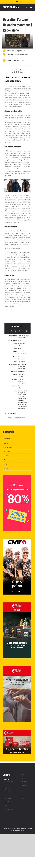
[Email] (26, 331)
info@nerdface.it (8, 781)
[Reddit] (15, 331)
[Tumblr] (23, 331)
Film (15, 54)
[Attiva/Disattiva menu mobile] (31, 8)
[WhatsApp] (19, 331)
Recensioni (21, 54)
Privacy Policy (7, 788)
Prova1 (6, 468)
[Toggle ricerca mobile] (27, 8)
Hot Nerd (7, 451)
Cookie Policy (7, 791)
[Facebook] (8, 331)
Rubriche (7, 456)
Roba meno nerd (9, 460)
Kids (5, 464)
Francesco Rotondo (18, 830)
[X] (11, 331)
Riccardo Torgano (20, 60)
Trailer (6, 443)
